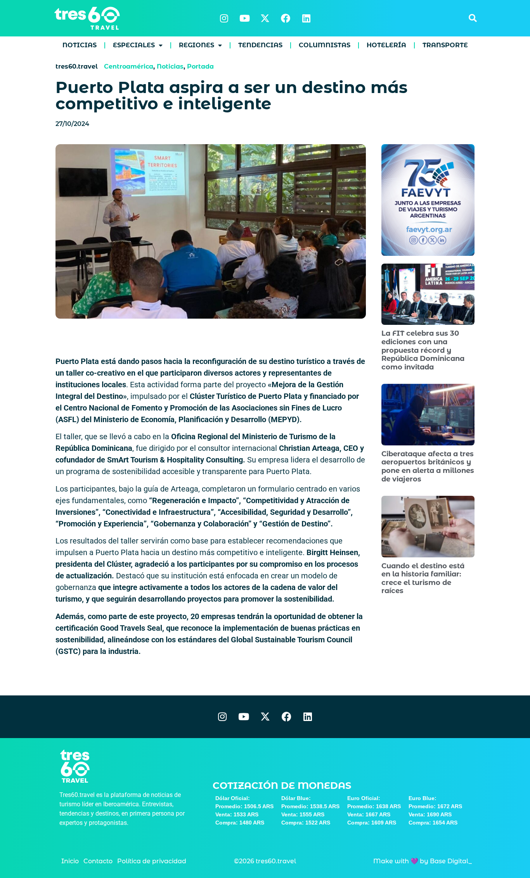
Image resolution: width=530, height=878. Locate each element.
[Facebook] (285, 18)
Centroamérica (128, 66)
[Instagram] (224, 18)
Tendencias (260, 45)
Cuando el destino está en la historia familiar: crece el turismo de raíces (422, 578)
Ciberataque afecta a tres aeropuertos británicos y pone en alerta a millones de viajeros (427, 466)
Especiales (134, 45)
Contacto (98, 861)
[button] (472, 18)
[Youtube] (244, 18)
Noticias (79, 45)
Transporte (445, 45)
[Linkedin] (306, 18)
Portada (200, 66)
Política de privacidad (151, 861)
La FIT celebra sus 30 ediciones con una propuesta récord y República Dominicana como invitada (422, 350)
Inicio (70, 861)
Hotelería (386, 45)
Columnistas (324, 45)
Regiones (196, 45)
